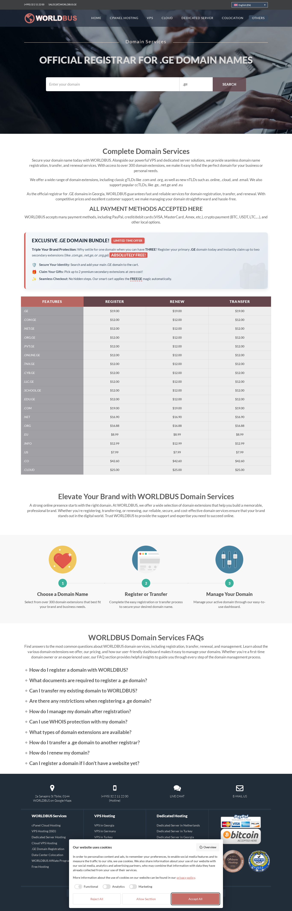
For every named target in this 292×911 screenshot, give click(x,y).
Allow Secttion (146, 899)
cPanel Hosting (124, 18)
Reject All (96, 899)
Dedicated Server (197, 18)
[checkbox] (85, 886)
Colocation (232, 18)
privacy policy (186, 877)
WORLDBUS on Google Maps (52, 800)
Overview (210, 847)
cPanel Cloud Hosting (46, 825)
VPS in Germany (105, 831)
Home (96, 18)
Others (258, 18)
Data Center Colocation (47, 855)
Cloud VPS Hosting (44, 843)
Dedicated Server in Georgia (175, 837)
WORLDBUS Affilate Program (51, 860)
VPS (150, 18)
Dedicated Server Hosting (49, 837)
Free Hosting (40, 866)
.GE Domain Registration (48, 849)
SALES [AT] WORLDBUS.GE (63, 4)
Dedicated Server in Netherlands (178, 825)
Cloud (167, 18)
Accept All (195, 899)
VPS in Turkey (103, 837)
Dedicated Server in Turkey (174, 831)
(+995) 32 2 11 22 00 (34, 4)
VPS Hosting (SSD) (44, 831)
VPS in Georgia (104, 825)
